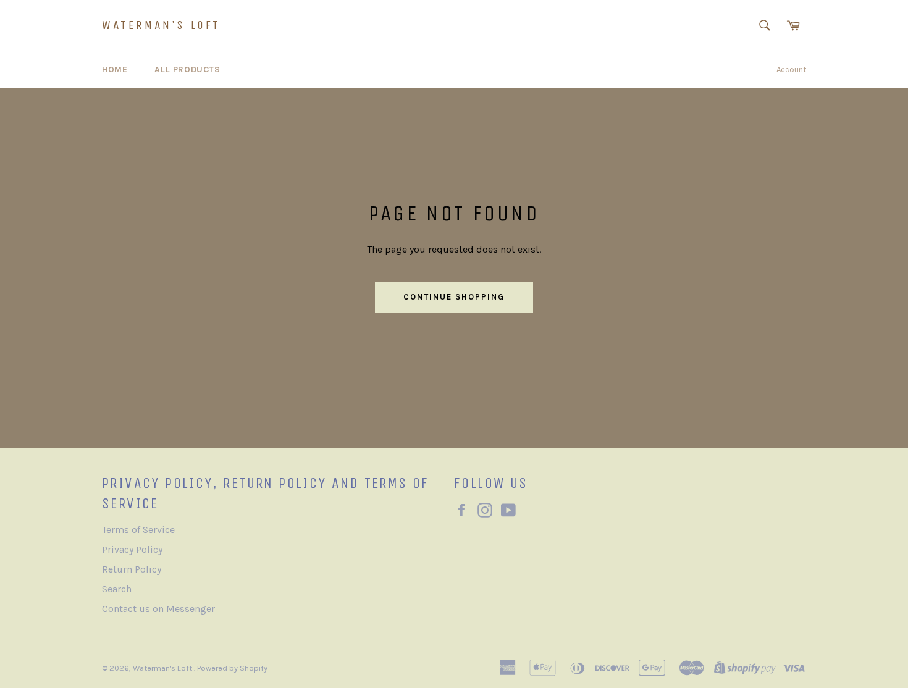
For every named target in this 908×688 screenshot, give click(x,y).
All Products (187, 69)
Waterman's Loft (161, 25)
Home (114, 69)
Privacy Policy (132, 549)
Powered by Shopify (232, 668)
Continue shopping (453, 296)
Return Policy (131, 569)
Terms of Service (138, 529)
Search (117, 589)
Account (791, 69)
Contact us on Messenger (158, 609)
